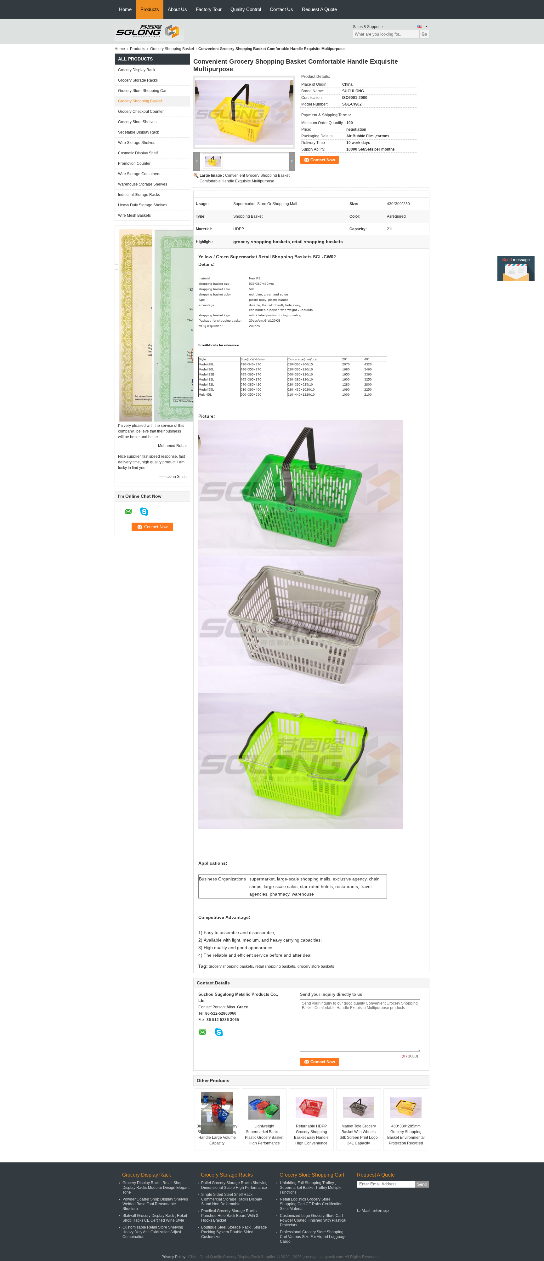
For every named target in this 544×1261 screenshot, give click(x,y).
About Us (177, 9)
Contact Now (322, 160)
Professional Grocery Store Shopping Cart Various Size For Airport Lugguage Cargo (313, 1237)
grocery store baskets (316, 966)
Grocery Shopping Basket (172, 49)
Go (424, 34)
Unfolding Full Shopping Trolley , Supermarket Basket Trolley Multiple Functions (311, 1188)
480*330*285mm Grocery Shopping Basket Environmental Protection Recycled (406, 1134)
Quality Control (245, 9)
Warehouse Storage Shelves (142, 184)
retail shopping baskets (275, 966)
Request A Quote (319, 9)
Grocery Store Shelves (137, 122)
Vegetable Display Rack (138, 132)
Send (422, 1184)
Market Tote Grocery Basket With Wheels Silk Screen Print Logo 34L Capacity (359, 1134)
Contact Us (281, 9)
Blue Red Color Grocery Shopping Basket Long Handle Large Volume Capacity (216, 1134)
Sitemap (380, 1210)
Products (149, 9)
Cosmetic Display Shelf (138, 153)
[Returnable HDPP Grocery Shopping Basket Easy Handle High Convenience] (311, 1107)
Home (125, 9)
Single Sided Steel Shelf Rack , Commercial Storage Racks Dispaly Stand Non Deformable (231, 1199)
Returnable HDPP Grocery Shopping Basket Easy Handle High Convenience (311, 1134)
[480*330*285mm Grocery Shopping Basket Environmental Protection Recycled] (406, 1107)
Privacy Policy (173, 1257)
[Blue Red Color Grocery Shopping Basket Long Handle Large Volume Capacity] (217, 1113)
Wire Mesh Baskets (134, 215)
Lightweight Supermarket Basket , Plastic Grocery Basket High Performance (264, 1134)
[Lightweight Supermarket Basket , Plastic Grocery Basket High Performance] (264, 1107)
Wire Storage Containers (139, 174)
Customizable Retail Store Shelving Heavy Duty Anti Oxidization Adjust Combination (152, 1232)
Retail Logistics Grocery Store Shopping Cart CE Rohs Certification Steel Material (311, 1204)
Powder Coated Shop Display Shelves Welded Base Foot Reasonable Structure (155, 1204)
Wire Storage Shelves (136, 142)
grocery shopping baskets (231, 966)
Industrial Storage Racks (139, 194)
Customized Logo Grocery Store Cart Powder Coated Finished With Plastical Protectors (313, 1220)
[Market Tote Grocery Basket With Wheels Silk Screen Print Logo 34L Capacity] (359, 1107)
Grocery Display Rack (136, 70)
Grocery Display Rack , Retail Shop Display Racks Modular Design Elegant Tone (156, 1188)
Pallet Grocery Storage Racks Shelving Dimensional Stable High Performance (234, 1185)
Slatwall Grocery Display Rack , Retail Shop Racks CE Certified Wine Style (154, 1218)
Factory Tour (209, 9)
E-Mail (363, 1210)
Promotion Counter (134, 163)
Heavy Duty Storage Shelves (142, 205)
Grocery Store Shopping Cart (142, 91)
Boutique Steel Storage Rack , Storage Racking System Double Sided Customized (234, 1232)
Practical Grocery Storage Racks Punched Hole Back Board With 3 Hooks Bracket (229, 1216)
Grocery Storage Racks (138, 80)
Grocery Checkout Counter (141, 111)
